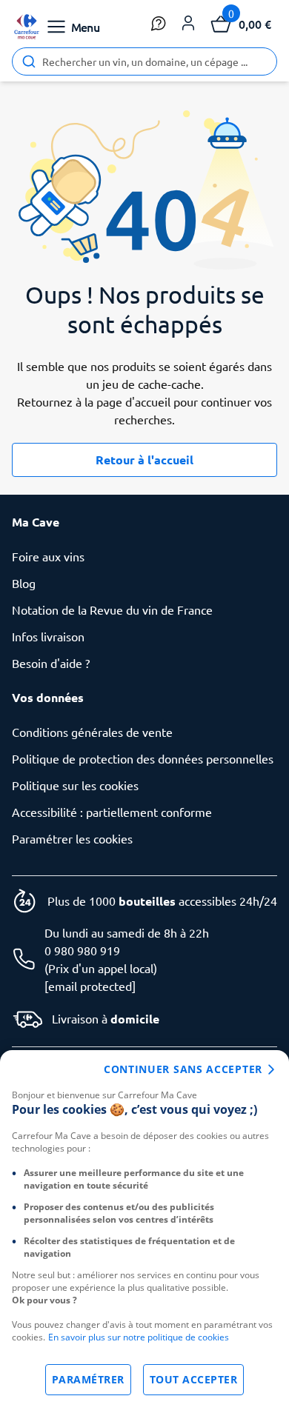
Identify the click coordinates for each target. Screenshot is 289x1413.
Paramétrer (88, 1379)
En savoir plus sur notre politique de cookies (138, 1337)
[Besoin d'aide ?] (158, 24)
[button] (188, 23)
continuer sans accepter (183, 1069)
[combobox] (144, 61)
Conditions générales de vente (92, 731)
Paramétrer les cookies (72, 838)
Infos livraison (48, 636)
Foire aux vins (48, 556)
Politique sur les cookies (75, 785)
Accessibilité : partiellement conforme (112, 811)
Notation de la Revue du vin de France (112, 609)
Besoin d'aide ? (51, 662)
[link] (26, 26)
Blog (24, 582)
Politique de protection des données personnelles (142, 758)
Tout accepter (194, 1379)
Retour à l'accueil (144, 459)
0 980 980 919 (82, 950)
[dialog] (144, 1231)
